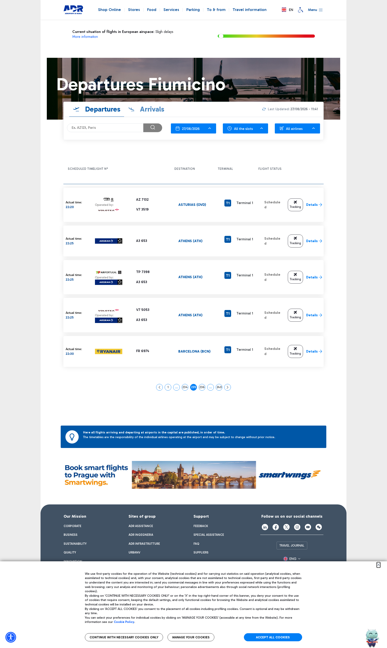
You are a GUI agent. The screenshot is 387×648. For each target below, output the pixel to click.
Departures (101, 109)
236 (202, 388)
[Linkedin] (265, 527)
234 (185, 388)
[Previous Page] (159, 387)
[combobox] (193, 128)
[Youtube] (308, 527)
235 (194, 388)
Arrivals (151, 109)
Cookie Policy (124, 622)
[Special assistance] (300, 10)
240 (219, 388)
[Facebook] (276, 527)
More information (85, 36)
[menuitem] (72, 526)
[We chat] (319, 527)
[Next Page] (227, 387)
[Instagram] (297, 527)
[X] (286, 527)
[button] (287, 9)
